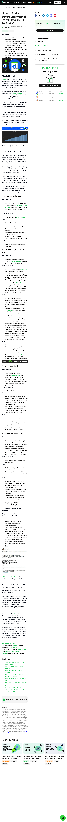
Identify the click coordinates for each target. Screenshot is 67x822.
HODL (14, 614)
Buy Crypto (16, 2)
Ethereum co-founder (9, 577)
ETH (22, 45)
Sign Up (51, 30)
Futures (30, 2)
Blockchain (13, 761)
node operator (15, 375)
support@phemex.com (8, 643)
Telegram (14, 647)
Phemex (4, 653)
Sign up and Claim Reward (50, 85)
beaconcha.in (14, 148)
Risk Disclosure (12, 733)
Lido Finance (20, 283)
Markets (23, 2)
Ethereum (11, 31)
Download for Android (12, 651)
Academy (8, 7)
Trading (56, 761)
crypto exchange (21, 217)
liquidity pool (16, 261)
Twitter (14, 645)
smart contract (20, 355)
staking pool (23, 269)
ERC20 (10, 310)
